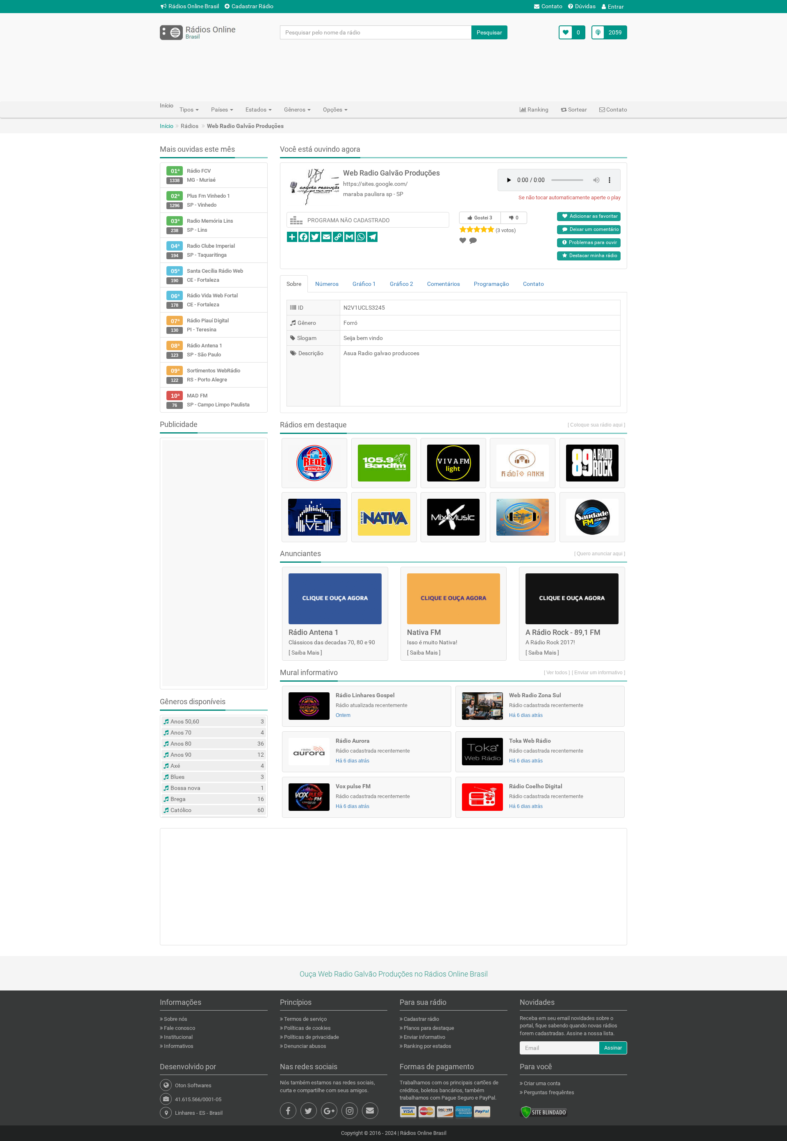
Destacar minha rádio (592, 255)
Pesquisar (489, 32)
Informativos (178, 1046)
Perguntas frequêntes (548, 1092)
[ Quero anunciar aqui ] (599, 553)
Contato (551, 6)
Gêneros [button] (295, 109)
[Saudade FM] (592, 517)
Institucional (178, 1037)
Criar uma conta (541, 1083)
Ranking (537, 109)
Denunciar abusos (304, 1046)
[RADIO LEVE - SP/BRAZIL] (314, 517)
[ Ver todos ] (557, 672)
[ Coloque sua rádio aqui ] (596, 424)
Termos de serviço (305, 1019)
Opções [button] (333, 109)
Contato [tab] (533, 284)
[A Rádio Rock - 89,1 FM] (592, 463)
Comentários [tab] (443, 284)
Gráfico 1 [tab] (364, 284)
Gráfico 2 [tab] (401, 284)
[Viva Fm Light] (453, 463)
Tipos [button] (187, 109)
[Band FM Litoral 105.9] (384, 463)
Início (166, 126)
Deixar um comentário (593, 229)
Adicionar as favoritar (592, 216)
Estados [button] (257, 109)
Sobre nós (175, 1019)
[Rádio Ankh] (522, 463)
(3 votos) (506, 230)
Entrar (616, 6)
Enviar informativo (424, 1037)
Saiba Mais (305, 652)
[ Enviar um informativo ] (598, 672)
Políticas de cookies (307, 1028)
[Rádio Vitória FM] (522, 517)
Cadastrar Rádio (252, 6)
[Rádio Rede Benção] (314, 463)
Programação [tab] (491, 284)
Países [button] (220, 109)
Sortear (577, 109)
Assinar (613, 1048)
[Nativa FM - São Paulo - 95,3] (384, 517)
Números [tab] (327, 284)
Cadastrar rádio (421, 1019)
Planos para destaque (428, 1028)
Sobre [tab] (294, 284)
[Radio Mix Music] (453, 517)
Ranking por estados (427, 1046)
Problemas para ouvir (591, 242)
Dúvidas (585, 6)
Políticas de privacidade (311, 1037)
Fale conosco (179, 1028)
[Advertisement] (393, 70)
